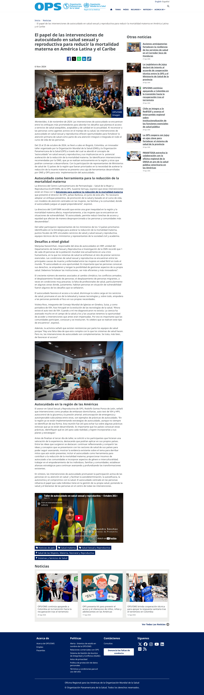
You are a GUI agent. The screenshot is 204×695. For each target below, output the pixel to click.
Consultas (108, 643)
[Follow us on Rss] (145, 649)
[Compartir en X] (74, 59)
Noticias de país (47, 547)
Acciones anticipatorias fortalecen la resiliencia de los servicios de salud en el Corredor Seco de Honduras (155, 49)
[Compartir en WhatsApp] (79, 59)
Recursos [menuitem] (135, 9)
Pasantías (40, 650)
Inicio (37, 20)
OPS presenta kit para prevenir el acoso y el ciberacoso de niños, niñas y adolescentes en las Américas (102, 609)
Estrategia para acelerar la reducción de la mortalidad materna (89, 191)
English (158, 1)
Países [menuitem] (126, 9)
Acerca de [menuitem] (159, 9)
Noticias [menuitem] (147, 9)
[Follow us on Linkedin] (162, 645)
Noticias (47, 20)
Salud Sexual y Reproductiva (96, 547)
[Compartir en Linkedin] (84, 59)
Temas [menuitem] (118, 9)
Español (165, 1)
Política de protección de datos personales (84, 664)
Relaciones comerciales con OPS (84, 649)
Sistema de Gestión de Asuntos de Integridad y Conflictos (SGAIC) (85, 654)
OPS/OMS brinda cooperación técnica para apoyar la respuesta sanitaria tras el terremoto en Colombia (146, 609)
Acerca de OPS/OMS (45, 643)
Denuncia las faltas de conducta (119, 652)
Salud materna (68, 547)
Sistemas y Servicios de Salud (52, 558)
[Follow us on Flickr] (139, 649)
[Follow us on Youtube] (157, 645)
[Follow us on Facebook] (145, 645)
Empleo (39, 647)
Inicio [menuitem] (111, 10)
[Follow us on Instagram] (151, 645)
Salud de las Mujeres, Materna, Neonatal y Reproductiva (66, 552)
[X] (140, 645)
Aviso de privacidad (78, 659)
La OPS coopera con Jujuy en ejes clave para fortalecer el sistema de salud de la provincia (156, 140)
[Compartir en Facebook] (69, 59)
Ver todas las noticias (154, 624)
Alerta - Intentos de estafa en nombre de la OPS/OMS (83, 644)
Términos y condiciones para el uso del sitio (84, 670)
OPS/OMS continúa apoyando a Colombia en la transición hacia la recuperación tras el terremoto (156, 93)
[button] (89, 59)
